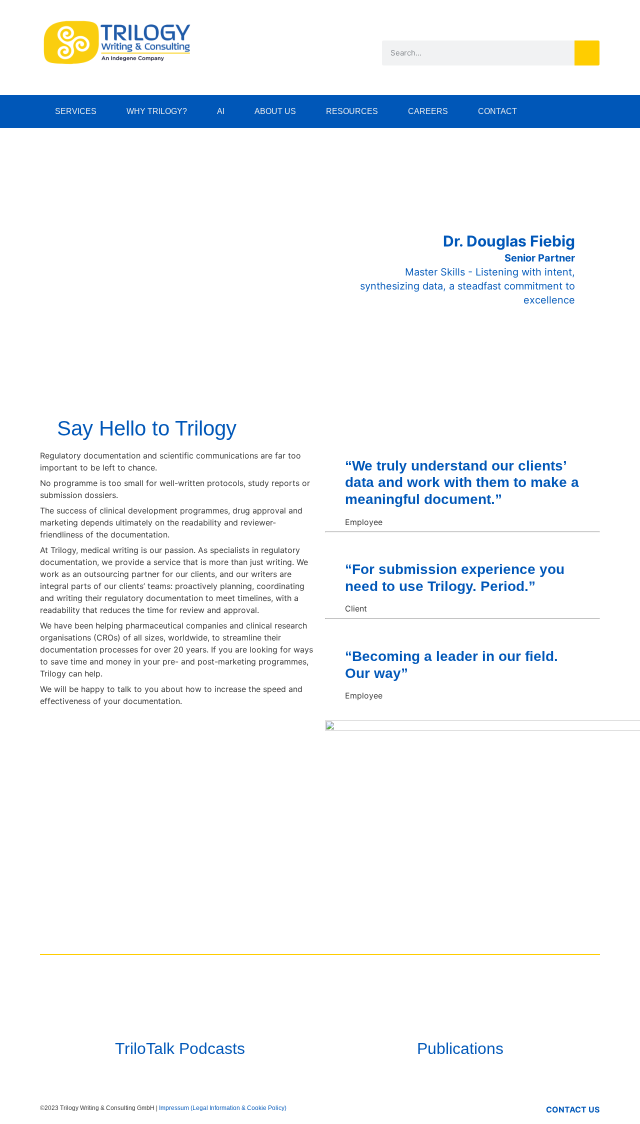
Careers (428, 111)
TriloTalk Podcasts (180, 1049)
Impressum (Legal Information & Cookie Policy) (222, 1108)
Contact (497, 111)
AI (220, 111)
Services (75, 111)
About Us (275, 111)
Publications (460, 1049)
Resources (352, 111)
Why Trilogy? (156, 111)
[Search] (587, 53)
